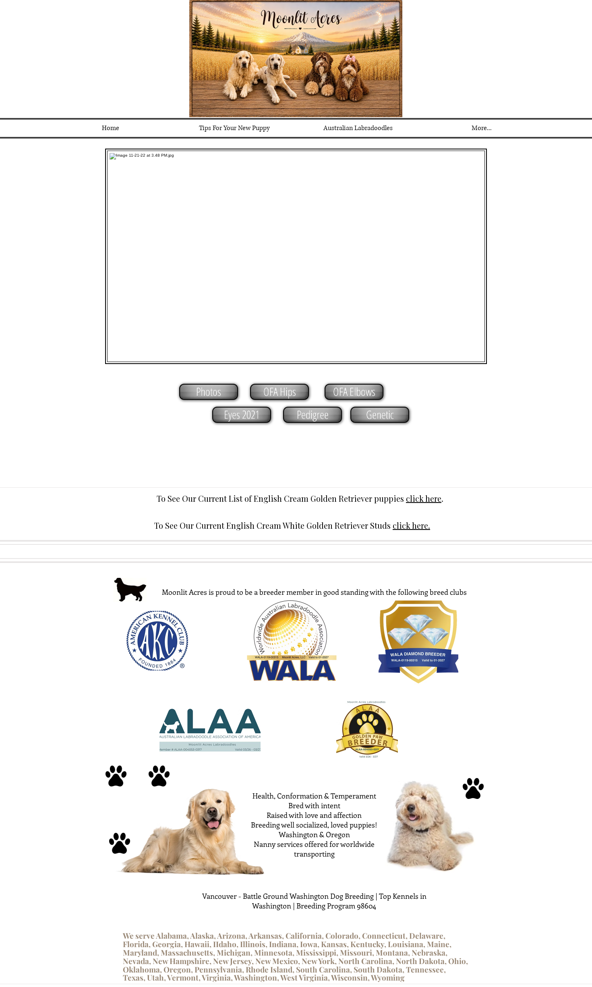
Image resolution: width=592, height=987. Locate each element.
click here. (411, 525)
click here (423, 498)
